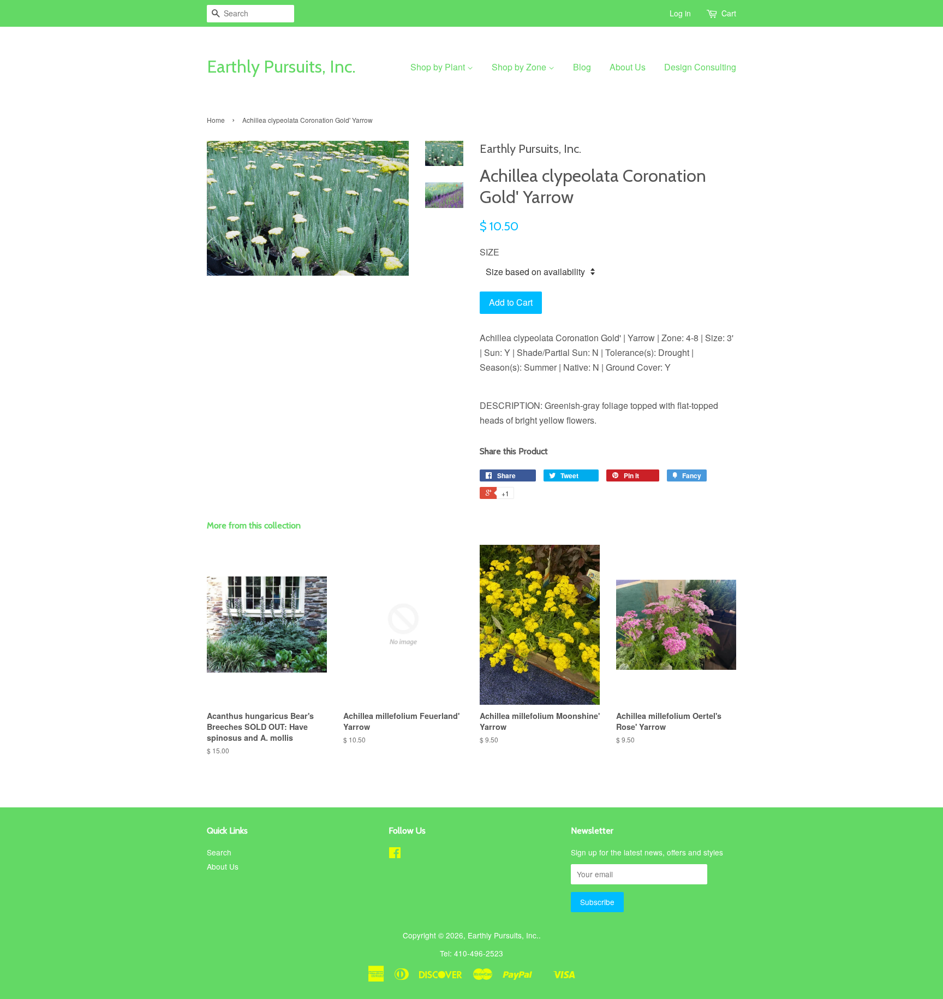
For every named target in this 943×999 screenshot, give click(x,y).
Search (219, 852)
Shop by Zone (520, 67)
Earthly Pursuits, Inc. (281, 66)
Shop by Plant (438, 67)
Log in (680, 13)
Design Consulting (700, 67)
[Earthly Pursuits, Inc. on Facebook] (395, 854)
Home (216, 119)
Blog (582, 67)
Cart (728, 13)
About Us (628, 67)
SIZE (489, 252)
